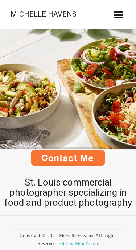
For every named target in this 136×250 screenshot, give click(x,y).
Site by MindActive (79, 243)
